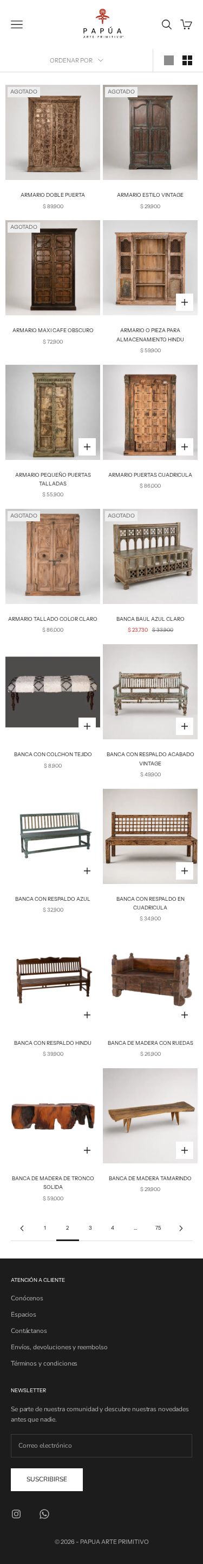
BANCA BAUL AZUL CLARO (150, 619)
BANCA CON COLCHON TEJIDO (53, 754)
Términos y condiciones (44, 1363)
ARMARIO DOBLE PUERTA (53, 195)
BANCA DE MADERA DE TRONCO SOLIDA (53, 1182)
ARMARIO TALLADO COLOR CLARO (52, 619)
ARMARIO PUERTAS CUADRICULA (150, 475)
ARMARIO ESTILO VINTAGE (150, 195)
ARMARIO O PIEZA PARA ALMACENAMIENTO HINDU (150, 334)
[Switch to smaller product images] (187, 60)
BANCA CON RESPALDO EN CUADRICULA (150, 903)
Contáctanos (29, 1330)
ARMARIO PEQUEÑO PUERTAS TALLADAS (53, 479)
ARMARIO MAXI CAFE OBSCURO (53, 330)
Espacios (23, 1314)
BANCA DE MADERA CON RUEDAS (150, 1043)
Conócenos (27, 1298)
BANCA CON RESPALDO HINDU (52, 1043)
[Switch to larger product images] (169, 60)
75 (158, 1228)
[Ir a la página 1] (22, 1228)
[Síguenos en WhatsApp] (44, 1514)
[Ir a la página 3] (180, 1228)
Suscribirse (47, 1479)
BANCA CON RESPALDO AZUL (52, 899)
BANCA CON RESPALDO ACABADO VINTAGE (150, 758)
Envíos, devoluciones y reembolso (59, 1347)
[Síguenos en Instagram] (16, 1514)
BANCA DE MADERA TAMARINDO (150, 1178)
